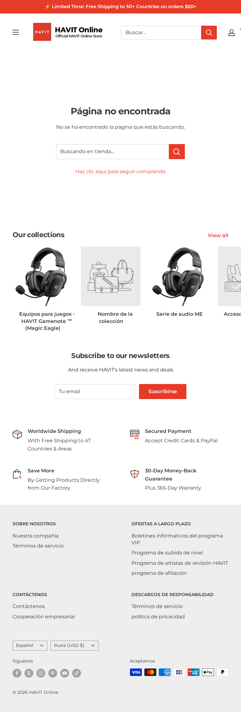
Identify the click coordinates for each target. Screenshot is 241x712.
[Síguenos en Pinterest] (52, 672)
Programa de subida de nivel (167, 553)
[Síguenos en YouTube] (64, 672)
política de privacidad (158, 617)
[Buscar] (209, 32)
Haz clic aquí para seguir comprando (120, 171)
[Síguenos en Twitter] (28, 672)
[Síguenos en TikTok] (76, 672)
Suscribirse (162, 391)
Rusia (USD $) (69, 645)
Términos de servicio (38, 546)
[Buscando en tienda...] (177, 151)
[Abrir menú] (16, 32)
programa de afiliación (159, 573)
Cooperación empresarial (44, 617)
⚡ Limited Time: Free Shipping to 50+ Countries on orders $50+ (120, 6)
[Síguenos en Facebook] (17, 672)
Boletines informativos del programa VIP (177, 539)
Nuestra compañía (36, 536)
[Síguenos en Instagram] (40, 672)
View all (219, 235)
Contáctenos (29, 606)
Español (24, 645)
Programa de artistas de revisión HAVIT (179, 563)
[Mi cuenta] (231, 32)
